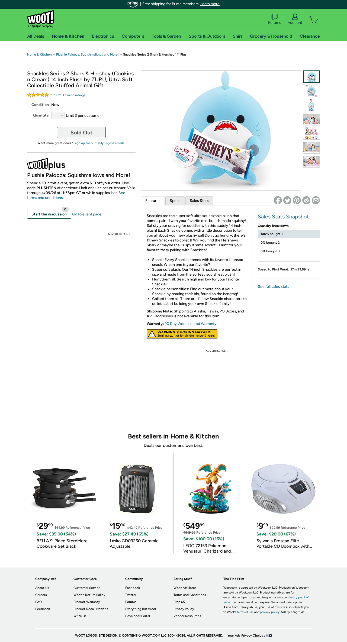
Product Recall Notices (90, 609)
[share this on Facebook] (278, 200)
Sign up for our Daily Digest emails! (100, 143)
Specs (175, 200)
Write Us (79, 616)
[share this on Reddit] (306, 200)
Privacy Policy (184, 609)
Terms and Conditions (190, 595)
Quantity (41, 115)
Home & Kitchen (39, 54)
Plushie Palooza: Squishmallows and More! (87, 54)
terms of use (245, 612)
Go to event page (86, 214)
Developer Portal (137, 616)
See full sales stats (273, 286)
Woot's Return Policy (89, 595)
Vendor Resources (187, 616)
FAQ (38, 602)
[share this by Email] (316, 200)
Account (295, 22)
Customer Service (86, 588)
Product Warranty (86, 602)
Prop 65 (179, 602)
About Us (42, 588)
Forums (274, 22)
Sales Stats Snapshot (283, 216)
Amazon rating (69, 95)
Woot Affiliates (185, 588)
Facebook (132, 588)
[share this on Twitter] (287, 200)
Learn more (210, 4)
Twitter (130, 595)
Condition (40, 104)
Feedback (42, 609)
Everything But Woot (140, 609)
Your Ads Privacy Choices (246, 635)
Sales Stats (199, 200)
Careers (41, 595)
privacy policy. (270, 612)
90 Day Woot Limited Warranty (191, 323)
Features (152, 200)
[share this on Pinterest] (297, 200)
